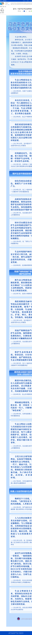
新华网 (1, 6)
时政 (3, 6)
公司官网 (6, 3)
